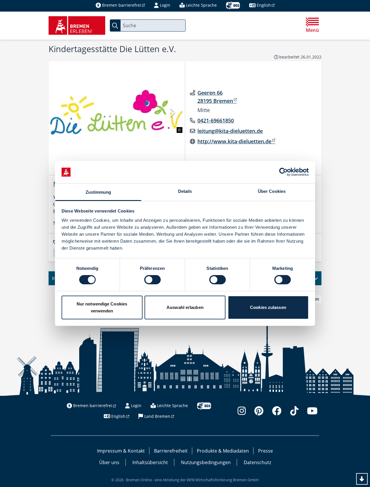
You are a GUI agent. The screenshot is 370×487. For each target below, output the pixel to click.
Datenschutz (257, 462)
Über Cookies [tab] (272, 191)
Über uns (109, 462)
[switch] (152, 279)
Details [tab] (185, 191)
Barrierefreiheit (171, 451)
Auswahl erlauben (185, 307)
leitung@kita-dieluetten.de (230, 130)
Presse (265, 451)
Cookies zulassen (268, 307)
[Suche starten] (115, 25)
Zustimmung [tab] (98, 192)
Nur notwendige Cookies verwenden (102, 307)
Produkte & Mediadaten (223, 451)
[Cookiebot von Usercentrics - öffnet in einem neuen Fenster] (283, 172)
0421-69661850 (215, 120)
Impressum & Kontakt (121, 451)
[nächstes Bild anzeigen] (172, 112)
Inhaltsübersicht (150, 462)
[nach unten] (362, 479)
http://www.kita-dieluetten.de (234, 141)
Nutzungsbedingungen (206, 462)
